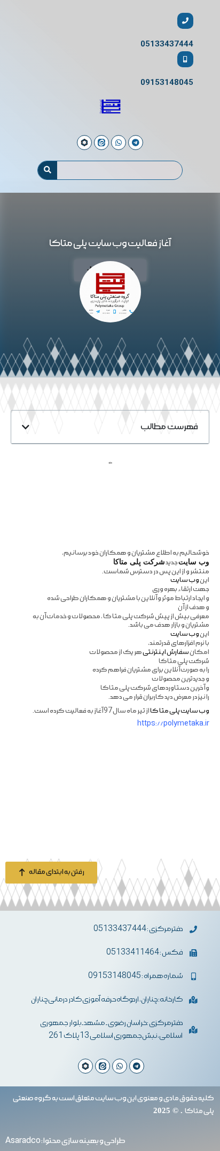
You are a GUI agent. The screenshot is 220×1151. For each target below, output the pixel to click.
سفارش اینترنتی (166, 652)
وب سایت (184, 580)
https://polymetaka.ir (173, 723)
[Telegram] (136, 1066)
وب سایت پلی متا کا (179, 710)
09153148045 (166, 82)
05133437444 (166, 44)
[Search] (47, 170)
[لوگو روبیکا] (85, 1066)
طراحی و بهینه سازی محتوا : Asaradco (65, 1141)
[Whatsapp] (119, 1066)
